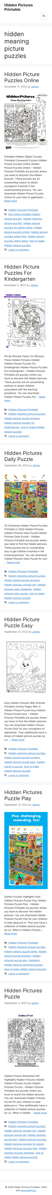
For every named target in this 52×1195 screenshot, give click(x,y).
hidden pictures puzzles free (20, 1148)
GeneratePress (28, 1190)
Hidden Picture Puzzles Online (21, 77)
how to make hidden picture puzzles (25, 969)
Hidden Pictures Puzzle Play (23, 795)
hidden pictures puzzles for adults (24, 1144)
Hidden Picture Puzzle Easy (21, 622)
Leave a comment (18, 249)
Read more (10, 200)
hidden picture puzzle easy (19, 762)
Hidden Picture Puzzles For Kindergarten (21, 273)
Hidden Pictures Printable (18, 7)
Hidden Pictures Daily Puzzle (23, 456)
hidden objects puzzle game (20, 951)
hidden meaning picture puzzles (26, 414)
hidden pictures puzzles (32, 1139)
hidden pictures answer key (20, 584)
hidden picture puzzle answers (22, 418)
